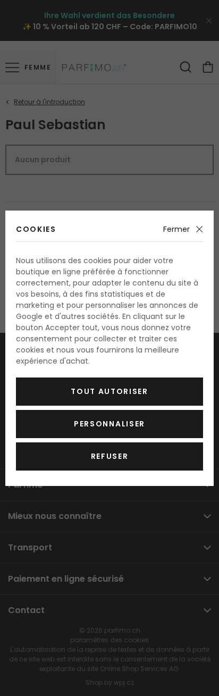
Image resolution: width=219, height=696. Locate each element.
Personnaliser (109, 423)
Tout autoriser (109, 391)
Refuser (110, 456)
